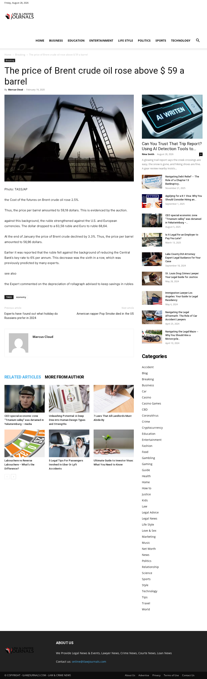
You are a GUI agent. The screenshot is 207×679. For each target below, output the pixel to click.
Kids (145, 500)
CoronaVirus (150, 415)
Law (144, 506)
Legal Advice (150, 512)
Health (146, 476)
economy (21, 297)
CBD (145, 409)
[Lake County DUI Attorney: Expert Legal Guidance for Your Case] (152, 259)
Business (56, 40)
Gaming (147, 464)
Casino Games (151, 403)
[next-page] (13, 476)
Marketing (149, 537)
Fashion (147, 446)
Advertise (143, 675)
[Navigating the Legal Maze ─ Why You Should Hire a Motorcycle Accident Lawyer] (152, 337)
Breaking (20, 54)
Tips (145, 597)
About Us (130, 675)
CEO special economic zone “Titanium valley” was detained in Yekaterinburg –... (183, 219)
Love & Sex (149, 530)
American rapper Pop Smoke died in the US (105, 313)
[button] (198, 41)
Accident (148, 367)
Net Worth (149, 549)
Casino (146, 397)
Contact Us (188, 675)
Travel (146, 603)
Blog (145, 373)
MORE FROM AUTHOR (64, 377)
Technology (180, 40)
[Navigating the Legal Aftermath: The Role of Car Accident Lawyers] (152, 317)
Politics (144, 40)
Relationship (150, 567)
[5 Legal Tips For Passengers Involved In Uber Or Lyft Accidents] (69, 443)
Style (145, 585)
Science (147, 573)
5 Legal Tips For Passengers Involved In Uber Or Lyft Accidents (66, 464)
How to (146, 488)
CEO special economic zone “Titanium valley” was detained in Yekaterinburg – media (24, 419)
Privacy (156, 675)
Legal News (149, 518)
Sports (160, 40)
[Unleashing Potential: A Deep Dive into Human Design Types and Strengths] (69, 399)
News (145, 555)
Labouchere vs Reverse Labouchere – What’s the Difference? (19, 464)
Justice (146, 494)
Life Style (125, 40)
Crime (146, 421)
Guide (146, 470)
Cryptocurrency (152, 428)
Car (144, 391)
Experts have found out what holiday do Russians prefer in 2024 (31, 316)
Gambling (148, 458)
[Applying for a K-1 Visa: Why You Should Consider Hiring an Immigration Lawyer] (152, 201)
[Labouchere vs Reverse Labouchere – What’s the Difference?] (24, 443)
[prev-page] (7, 476)
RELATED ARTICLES (22, 377)
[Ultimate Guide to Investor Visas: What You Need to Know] (114, 443)
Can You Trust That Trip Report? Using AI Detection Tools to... (172, 146)
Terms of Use (171, 675)
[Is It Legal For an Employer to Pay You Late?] (152, 240)
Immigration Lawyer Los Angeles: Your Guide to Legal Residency (181, 296)
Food (145, 452)
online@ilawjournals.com (89, 661)
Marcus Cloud (15, 89)
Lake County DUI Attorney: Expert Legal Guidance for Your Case (183, 258)
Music (146, 543)
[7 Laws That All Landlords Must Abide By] (114, 399)
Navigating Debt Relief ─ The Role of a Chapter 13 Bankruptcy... (182, 180)
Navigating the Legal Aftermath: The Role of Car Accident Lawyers (181, 316)
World (146, 609)
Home (40, 40)
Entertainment (101, 40)
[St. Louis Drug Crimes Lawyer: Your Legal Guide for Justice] (152, 279)
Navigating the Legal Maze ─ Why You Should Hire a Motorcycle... (181, 335)
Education (76, 40)
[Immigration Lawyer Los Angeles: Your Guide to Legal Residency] (152, 298)
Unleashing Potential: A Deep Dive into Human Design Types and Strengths (67, 419)
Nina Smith (148, 154)
